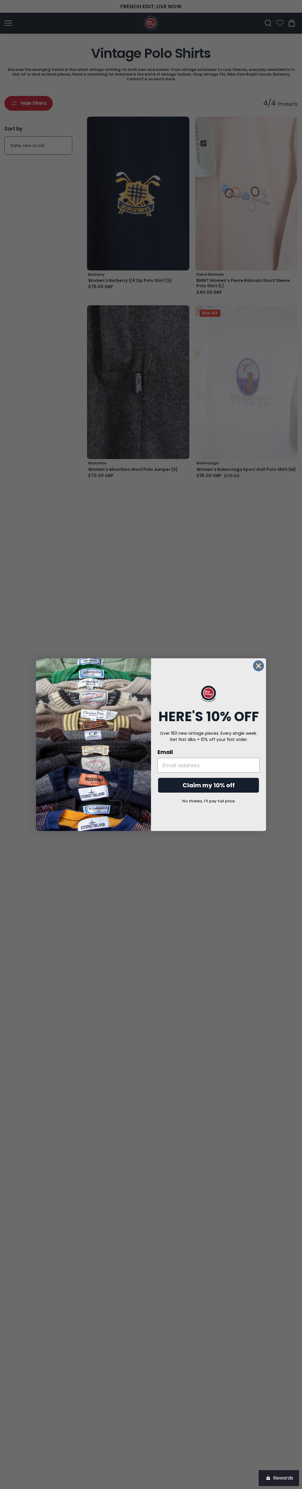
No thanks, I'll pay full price (208, 801)
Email (165, 752)
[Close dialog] (258, 666)
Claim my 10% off (209, 785)
